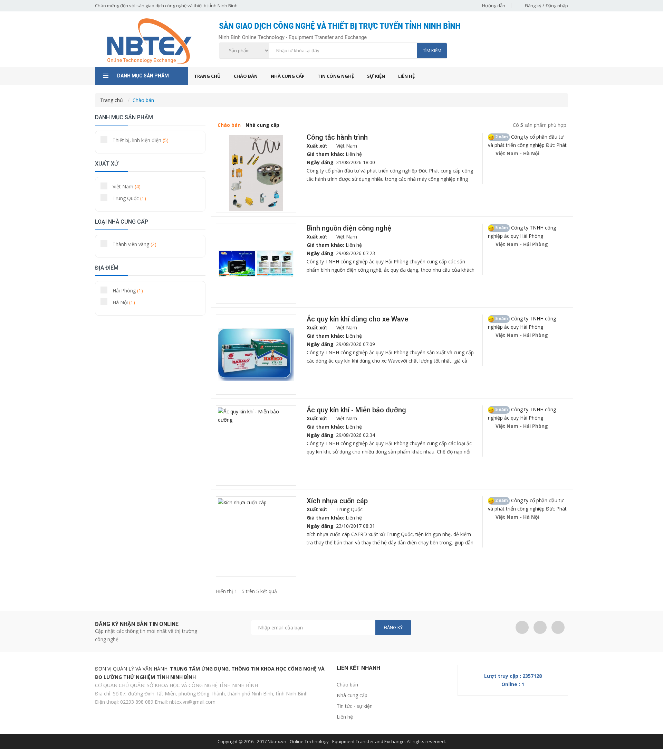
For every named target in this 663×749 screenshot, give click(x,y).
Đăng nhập (557, 5)
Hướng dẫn (493, 5)
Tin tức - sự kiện (355, 706)
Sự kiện (376, 76)
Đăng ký (533, 5)
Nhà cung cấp (288, 76)
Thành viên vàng (134, 244)
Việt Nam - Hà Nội (516, 153)
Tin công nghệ (336, 76)
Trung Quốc (129, 198)
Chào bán (246, 76)
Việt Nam (127, 186)
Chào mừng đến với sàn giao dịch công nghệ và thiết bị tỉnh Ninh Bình (166, 5)
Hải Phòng (128, 290)
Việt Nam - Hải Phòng (521, 244)
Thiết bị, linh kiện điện (141, 140)
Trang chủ (207, 76)
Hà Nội (124, 302)
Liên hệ (406, 76)
